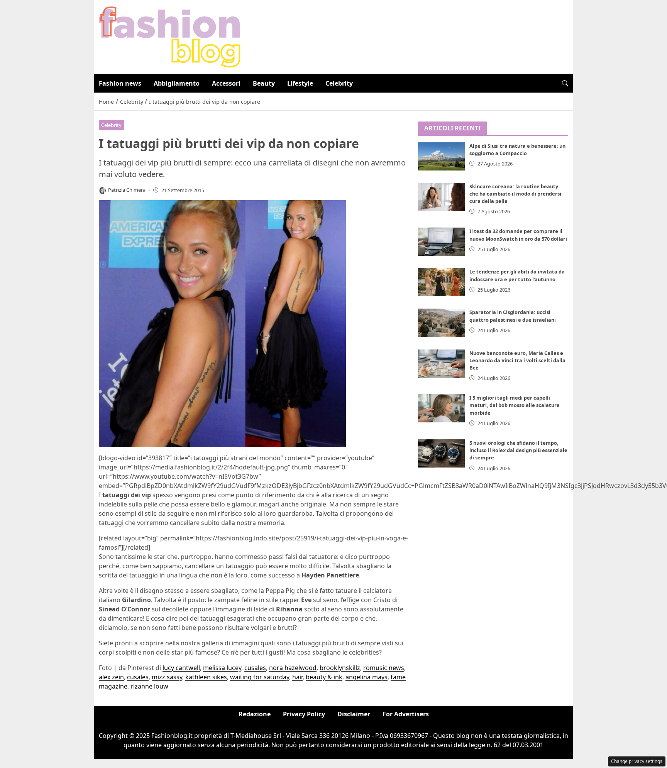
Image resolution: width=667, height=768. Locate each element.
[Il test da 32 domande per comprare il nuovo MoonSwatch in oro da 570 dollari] (441, 242)
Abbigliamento (177, 83)
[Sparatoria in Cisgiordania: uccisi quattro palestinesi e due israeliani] (441, 323)
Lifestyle (300, 83)
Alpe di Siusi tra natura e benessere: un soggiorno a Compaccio (517, 149)
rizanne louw (149, 686)
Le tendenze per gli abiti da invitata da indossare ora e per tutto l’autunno (517, 275)
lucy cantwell (181, 667)
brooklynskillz (340, 667)
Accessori (226, 83)
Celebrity (339, 83)
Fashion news (120, 83)
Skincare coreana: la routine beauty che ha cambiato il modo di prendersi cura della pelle (515, 193)
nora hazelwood (293, 667)
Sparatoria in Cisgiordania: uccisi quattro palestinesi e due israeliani (512, 316)
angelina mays (366, 677)
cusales (255, 667)
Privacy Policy (304, 714)
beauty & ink (324, 677)
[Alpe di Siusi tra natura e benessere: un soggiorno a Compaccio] (441, 156)
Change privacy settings (636, 761)
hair (297, 677)
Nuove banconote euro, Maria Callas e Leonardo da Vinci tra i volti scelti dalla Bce (517, 360)
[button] (565, 83)
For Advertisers (406, 714)
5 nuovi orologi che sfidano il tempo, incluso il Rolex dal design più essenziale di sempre (518, 450)
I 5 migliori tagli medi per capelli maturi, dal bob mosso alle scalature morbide (514, 405)
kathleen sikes (206, 677)
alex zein (111, 677)
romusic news (383, 667)
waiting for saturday (259, 677)
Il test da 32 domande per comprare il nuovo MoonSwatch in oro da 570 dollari (518, 235)
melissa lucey (222, 667)
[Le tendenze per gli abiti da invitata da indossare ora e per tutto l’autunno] (441, 282)
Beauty (264, 83)
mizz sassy (167, 677)
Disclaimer (353, 714)
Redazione (255, 714)
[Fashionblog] (169, 36)
